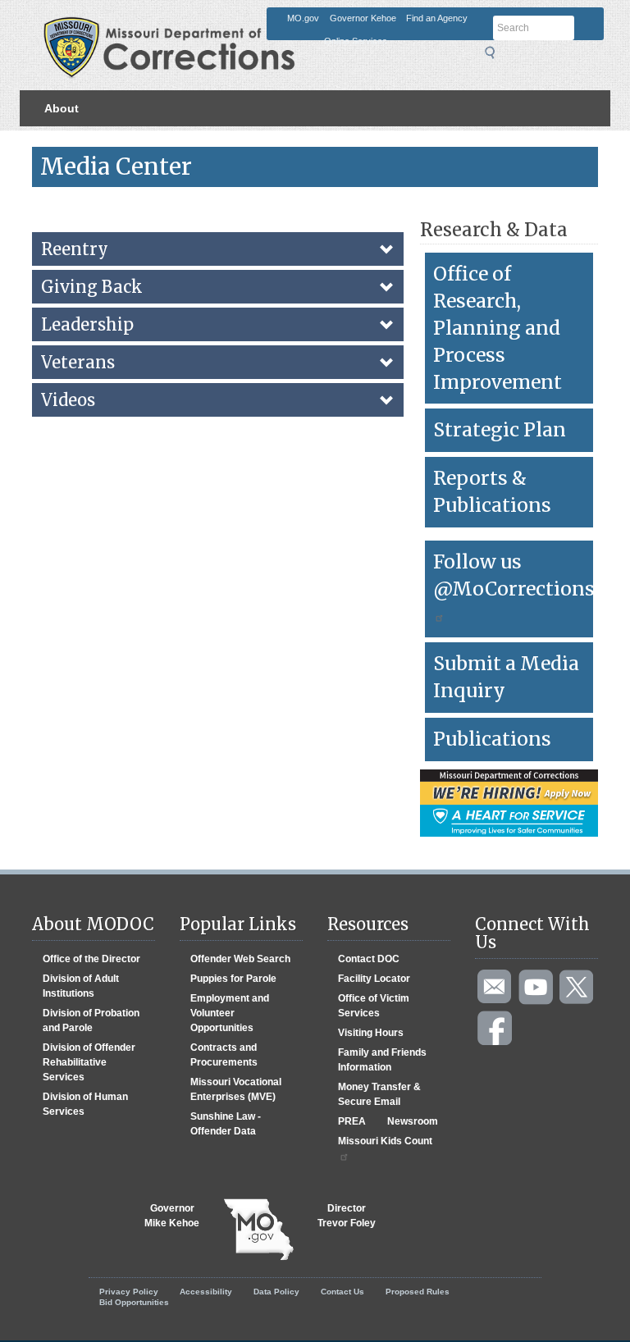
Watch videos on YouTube (536, 988)
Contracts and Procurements (224, 1055)
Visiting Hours (371, 1032)
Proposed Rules (418, 1291)
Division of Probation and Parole (91, 1020)
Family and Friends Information (382, 1060)
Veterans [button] (78, 362)
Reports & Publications (492, 491)
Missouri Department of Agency (223, 22)
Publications (492, 739)
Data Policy (276, 1291)
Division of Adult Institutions (81, 986)
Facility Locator (374, 978)
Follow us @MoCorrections (514, 575)
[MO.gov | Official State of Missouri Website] (258, 1229)
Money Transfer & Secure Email (379, 1094)
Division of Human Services (85, 1104)
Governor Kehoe (363, 18)
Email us (495, 988)
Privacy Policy (128, 1291)
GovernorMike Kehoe (171, 1216)
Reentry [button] (74, 249)
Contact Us (342, 1291)
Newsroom (412, 1121)
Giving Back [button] (92, 286)
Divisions (70, 144)
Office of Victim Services (373, 1006)
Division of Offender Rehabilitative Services (89, 1062)
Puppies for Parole (233, 978)
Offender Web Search (240, 959)
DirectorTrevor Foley (346, 1216)
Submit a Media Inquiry (506, 676)
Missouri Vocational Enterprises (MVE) (235, 1089)
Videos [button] (68, 400)
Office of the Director (91, 959)
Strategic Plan (499, 429)
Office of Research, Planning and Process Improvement (497, 327)
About (61, 108)
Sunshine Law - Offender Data (225, 1124)
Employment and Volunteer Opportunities (229, 1013)
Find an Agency (437, 18)
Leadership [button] (87, 324)
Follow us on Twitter (577, 988)
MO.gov (303, 18)
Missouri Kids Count (385, 1141)
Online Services (355, 41)
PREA (352, 1121)
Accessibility (206, 1291)
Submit (494, 52)
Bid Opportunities (134, 1302)
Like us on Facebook (495, 1029)
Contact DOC (368, 959)
